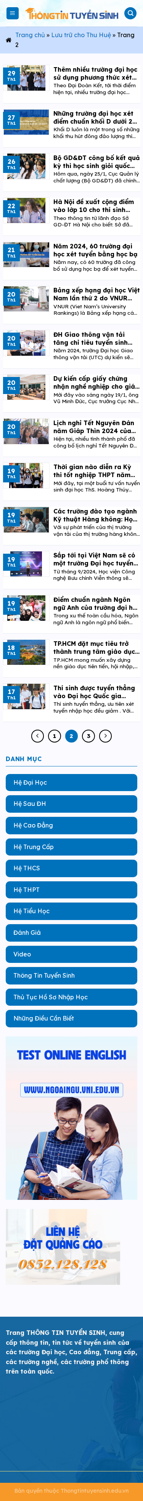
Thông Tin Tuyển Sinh (44, 975)
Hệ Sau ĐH (29, 803)
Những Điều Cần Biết (43, 1018)
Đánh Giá (27, 932)
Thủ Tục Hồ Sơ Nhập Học (50, 996)
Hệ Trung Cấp (33, 846)
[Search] (130, 13)
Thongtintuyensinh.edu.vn (95, 1490)
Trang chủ (30, 35)
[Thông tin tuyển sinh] (71, 13)
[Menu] (12, 13)
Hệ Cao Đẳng (33, 825)
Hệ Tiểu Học (31, 911)
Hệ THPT (26, 889)
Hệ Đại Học (30, 782)
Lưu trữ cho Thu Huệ (81, 35)
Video (22, 954)
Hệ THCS (26, 868)
